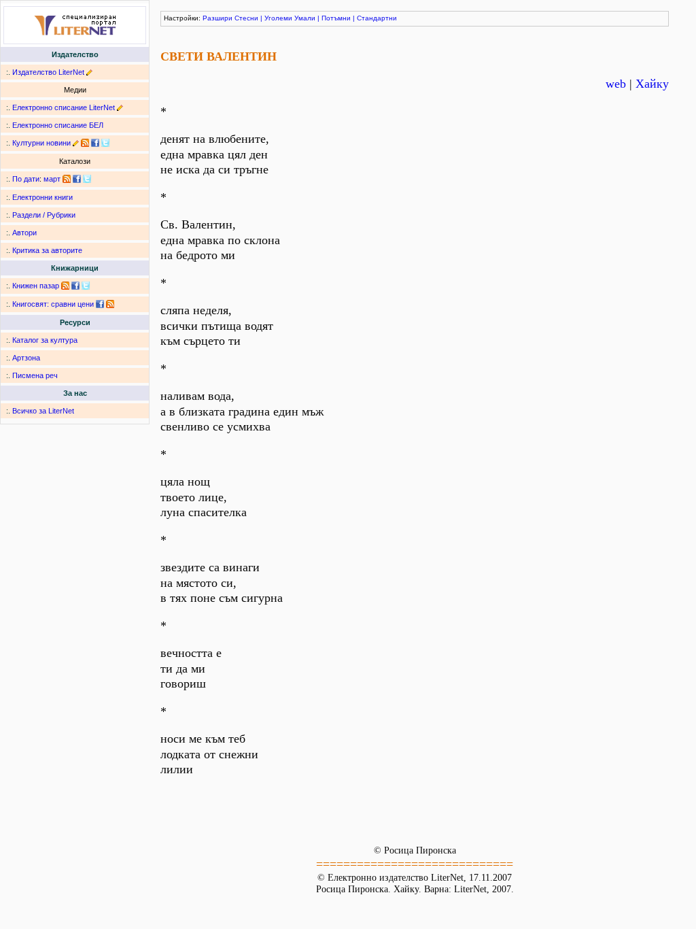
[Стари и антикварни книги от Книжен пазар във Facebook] (75, 286)
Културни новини (41, 143)
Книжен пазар (35, 286)
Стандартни (377, 18)
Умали (304, 18)
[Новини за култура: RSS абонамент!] (85, 143)
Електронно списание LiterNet (63, 107)
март (52, 179)
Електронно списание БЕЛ (57, 125)
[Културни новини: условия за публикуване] (76, 143)
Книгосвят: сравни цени (53, 304)
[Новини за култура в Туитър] (105, 143)
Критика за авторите (47, 250)
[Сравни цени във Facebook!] (100, 304)
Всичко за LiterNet (43, 411)
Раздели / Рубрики (43, 215)
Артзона (26, 358)
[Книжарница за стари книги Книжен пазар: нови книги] (65, 286)
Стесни (246, 18)
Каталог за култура (44, 340)
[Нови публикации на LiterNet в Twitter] (87, 179)
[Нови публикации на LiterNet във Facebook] (77, 179)
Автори (24, 233)
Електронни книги (42, 197)
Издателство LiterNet (48, 72)
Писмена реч (35, 375)
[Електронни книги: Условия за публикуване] (89, 72)
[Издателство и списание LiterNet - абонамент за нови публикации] (67, 179)
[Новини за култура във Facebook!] (95, 143)
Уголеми (278, 18)
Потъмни (336, 18)
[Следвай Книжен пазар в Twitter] (86, 286)
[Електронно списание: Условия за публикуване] (120, 107)
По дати (25, 179)
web (616, 83)
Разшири (217, 18)
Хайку (652, 83)
